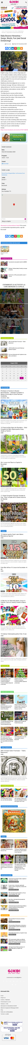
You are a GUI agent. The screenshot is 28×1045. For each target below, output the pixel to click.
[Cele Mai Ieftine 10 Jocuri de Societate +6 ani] (14, 582)
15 (21, 373)
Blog (10, 950)
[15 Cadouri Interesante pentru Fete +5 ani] (14, 647)
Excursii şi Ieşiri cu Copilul (6, 418)
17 (2, 375)
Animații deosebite (6, 875)
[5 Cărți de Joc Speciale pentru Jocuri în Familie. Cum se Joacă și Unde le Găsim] (14, 615)
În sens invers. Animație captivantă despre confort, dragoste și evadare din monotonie (17, 887)
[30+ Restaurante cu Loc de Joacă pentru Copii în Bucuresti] (21, 731)
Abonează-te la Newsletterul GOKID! (9, 1005)
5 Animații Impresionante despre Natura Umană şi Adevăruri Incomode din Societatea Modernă (17, 907)
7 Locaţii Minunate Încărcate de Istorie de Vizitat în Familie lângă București (7, 723)
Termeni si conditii (5, 1014)
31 (17, 368)
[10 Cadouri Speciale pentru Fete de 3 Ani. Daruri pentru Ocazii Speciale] (21, 843)
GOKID (2, 432)
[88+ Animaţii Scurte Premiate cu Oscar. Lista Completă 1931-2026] (4, 894)
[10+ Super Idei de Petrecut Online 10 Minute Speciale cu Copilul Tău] (4, 948)
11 (6, 373)
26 (10, 378)
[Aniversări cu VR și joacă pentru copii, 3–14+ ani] (4, 276)
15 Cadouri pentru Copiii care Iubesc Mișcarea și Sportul (12, 535)
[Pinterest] (15, 48)
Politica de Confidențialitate (7, 1012)
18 (6, 375)
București (8, 44)
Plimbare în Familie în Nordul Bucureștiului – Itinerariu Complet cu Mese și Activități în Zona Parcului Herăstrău (12, 393)
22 (21, 375)
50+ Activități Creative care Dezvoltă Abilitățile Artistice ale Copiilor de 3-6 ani (21, 800)
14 (17, 373)
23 (25, 375)
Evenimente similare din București (10, 243)
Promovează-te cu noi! (6, 1001)
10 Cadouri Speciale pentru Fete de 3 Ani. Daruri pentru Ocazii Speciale (21, 851)
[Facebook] (6, 48)
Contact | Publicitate (5, 999)
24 (2, 378)
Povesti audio (4, 774)
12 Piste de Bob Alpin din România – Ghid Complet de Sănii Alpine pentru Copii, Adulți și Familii (14, 429)
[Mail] (17, 981)
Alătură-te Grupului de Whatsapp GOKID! (9, 1007)
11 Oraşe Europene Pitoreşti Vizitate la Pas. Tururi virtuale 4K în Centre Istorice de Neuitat (13, 497)
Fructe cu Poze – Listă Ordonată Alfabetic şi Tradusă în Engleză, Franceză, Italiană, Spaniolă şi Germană (7, 681)
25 (6, 378)
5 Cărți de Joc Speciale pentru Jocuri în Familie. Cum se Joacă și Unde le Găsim (13, 601)
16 (25, 373)
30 (25, 378)
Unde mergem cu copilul (6, 486)
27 (2, 368)
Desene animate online (13, 881)
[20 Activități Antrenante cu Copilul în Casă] (4, 934)
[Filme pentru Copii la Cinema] (5, 249)
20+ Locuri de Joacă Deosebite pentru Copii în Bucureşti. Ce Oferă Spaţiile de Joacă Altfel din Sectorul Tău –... (7, 739)
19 (10, 375)
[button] (26, 2)
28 (6, 368)
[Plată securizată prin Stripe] (9, 1037)
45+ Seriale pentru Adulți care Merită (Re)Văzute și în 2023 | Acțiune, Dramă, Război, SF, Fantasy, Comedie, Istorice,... (17, 941)
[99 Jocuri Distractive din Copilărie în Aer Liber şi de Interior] (4, 356)
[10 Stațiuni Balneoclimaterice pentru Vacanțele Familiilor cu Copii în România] (7, 699)
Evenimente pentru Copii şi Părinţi (11, 31)
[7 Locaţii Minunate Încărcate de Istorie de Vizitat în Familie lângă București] (7, 715)
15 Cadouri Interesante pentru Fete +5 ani (14, 634)
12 (10, 373)
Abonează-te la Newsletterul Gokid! (10, 225)
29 (10, 368)
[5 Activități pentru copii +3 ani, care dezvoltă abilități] (7, 793)
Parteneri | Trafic (4, 1003)
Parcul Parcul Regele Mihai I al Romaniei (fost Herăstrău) (13, 174)
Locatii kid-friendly (6, 258)
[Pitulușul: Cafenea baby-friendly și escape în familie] (4, 270)
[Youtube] (15, 984)
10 (2, 373)
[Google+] (7, 981)
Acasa (2, 995)
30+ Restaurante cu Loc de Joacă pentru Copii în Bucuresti (20, 738)
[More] (21, 48)
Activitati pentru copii (7, 338)
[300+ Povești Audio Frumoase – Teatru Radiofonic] (4, 343)
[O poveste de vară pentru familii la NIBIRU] (4, 263)
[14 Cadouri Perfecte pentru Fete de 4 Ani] (7, 843)
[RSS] (23, 981)
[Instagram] (10, 981)
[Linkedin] (12, 48)
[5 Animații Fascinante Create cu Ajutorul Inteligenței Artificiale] (4, 880)
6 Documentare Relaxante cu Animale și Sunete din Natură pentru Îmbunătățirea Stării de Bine (17, 927)
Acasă (3, 31)
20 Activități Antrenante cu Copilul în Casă (18, 932)
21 (17, 375)
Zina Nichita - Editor (5, 397)
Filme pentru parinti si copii (14, 921)
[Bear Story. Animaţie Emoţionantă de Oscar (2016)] (4, 901)
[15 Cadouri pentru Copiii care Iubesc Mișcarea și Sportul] (14, 549)
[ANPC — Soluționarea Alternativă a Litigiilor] (14, 1023)
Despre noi (3, 997)
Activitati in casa (12, 934)
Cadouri (2, 558)
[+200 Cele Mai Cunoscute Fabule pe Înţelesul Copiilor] (4, 349)
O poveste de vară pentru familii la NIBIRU (17, 262)
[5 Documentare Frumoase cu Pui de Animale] (4, 920)
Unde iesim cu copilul (7, 692)
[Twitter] (9, 48)
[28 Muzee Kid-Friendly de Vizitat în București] (21, 715)
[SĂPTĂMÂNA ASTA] (14, 326)
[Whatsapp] (18, 48)
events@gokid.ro (17, 977)
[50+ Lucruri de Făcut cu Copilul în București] (14, 477)
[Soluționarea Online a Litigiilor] (14, 1029)
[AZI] (14, 296)
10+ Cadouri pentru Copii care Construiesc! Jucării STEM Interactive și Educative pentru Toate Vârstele (20, 867)
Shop (2, 1010)
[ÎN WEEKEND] (14, 311)
